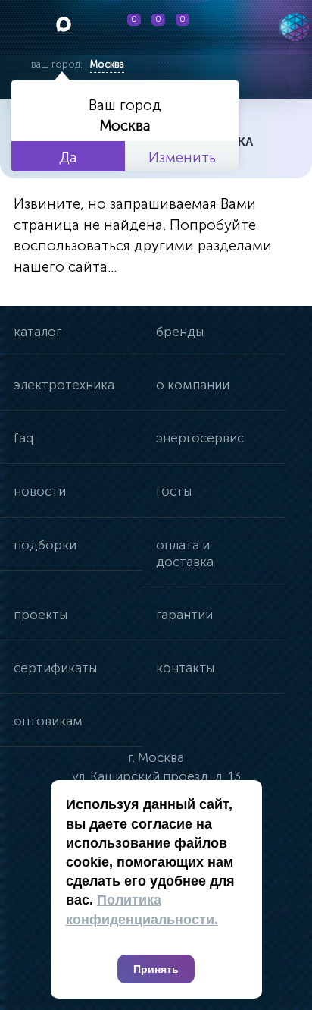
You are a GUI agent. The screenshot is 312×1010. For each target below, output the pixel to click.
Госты (174, 491)
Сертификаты (55, 667)
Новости (40, 491)
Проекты (40, 614)
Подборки (45, 544)
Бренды (180, 331)
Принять (156, 969)
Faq (23, 437)
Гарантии (184, 614)
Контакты (185, 667)
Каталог (37, 331)
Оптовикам (48, 720)
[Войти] (224, 27)
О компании (192, 384)
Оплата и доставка (185, 553)
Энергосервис (200, 437)
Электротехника (64, 384)
